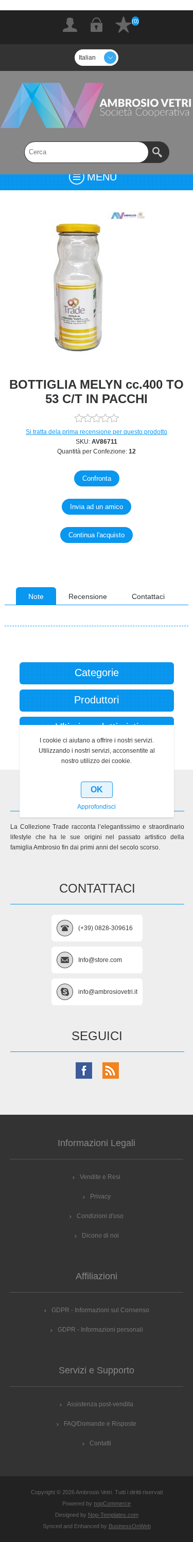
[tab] (36, 596)
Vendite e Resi (100, 1177)
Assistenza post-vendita (100, 1404)
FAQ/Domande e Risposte (100, 1423)
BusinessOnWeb (130, 1526)
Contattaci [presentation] (148, 596)
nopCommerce (112, 1503)
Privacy (100, 1196)
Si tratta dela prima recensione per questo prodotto (96, 432)
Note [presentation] (36, 596)
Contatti (100, 1443)
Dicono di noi (100, 1235)
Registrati (70, 24)
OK (97, 789)
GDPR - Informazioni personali (100, 1329)
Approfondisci (96, 806)
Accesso (97, 24)
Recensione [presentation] (87, 596)
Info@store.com (100, 960)
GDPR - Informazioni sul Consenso (100, 1310)
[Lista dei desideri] (123, 24)
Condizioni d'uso (100, 1216)
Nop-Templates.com (113, 1515)
